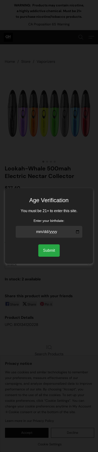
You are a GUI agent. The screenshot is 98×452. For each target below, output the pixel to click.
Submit (49, 250)
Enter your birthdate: (49, 221)
